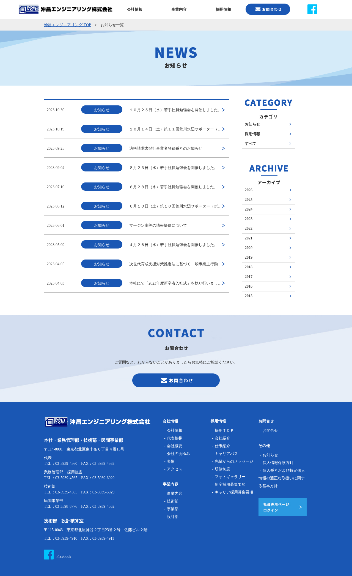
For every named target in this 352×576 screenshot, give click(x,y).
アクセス (174, 469)
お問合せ (270, 430)
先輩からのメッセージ (234, 461)
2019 (248, 258)
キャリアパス (226, 454)
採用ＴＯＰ (224, 430)
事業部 (172, 509)
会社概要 (174, 446)
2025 (248, 200)
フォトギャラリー (230, 477)
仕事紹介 (222, 446)
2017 (248, 277)
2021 (248, 238)
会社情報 (174, 430)
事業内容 (174, 494)
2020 (248, 248)
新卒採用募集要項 (230, 484)
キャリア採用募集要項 (234, 492)
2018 (248, 267)
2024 (248, 209)
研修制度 (222, 469)
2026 (248, 190)
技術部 (172, 501)
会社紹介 (222, 438)
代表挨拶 (174, 438)
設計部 (172, 517)
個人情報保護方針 (278, 463)
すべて (250, 144)
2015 (248, 296)
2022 (248, 229)
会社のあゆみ (178, 454)
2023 (248, 219)
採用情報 (252, 134)
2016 (248, 286)
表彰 (171, 461)
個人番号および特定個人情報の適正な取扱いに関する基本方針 (281, 478)
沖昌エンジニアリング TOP (67, 25)
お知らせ (252, 124)
